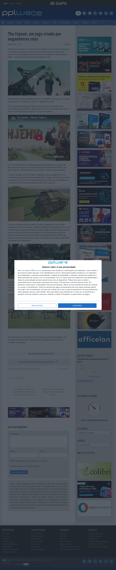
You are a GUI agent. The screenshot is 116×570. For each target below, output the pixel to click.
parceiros (37, 270)
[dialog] (58, 285)
